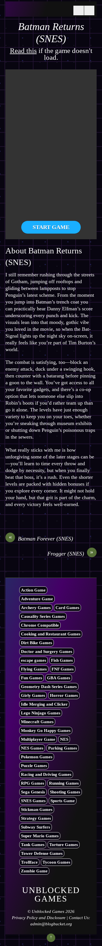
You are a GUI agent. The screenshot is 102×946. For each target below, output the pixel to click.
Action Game (33, 590)
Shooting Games (65, 792)
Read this (23, 50)
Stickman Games (36, 809)
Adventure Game (37, 599)
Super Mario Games (40, 836)
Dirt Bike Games (36, 642)
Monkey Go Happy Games (46, 730)
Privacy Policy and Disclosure (38, 917)
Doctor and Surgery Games (46, 651)
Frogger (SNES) (70, 553)
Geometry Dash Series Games (49, 686)
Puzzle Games (34, 765)
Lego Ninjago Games (40, 713)
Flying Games (34, 669)
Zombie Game (34, 871)
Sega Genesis (33, 792)
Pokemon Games (36, 757)
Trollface (29, 862)
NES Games (32, 748)
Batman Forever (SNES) (41, 538)
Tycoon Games (56, 862)
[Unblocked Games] (38, 10)
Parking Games (62, 748)
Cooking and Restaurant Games (50, 634)
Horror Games (64, 695)
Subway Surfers (35, 827)
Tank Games (32, 844)
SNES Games (33, 800)
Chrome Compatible (40, 625)
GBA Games (58, 678)
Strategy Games (36, 818)
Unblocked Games (48, 911)
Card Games (67, 607)
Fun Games (31, 678)
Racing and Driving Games (46, 774)
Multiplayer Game (38, 739)
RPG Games (32, 783)
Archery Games (36, 607)
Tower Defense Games (42, 853)
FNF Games (63, 669)
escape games (33, 660)
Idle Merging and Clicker (44, 704)
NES (64, 739)
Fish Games (62, 660)
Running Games (64, 783)
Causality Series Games (43, 616)
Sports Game (62, 800)
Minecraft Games (37, 721)
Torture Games (63, 844)
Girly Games (33, 695)
